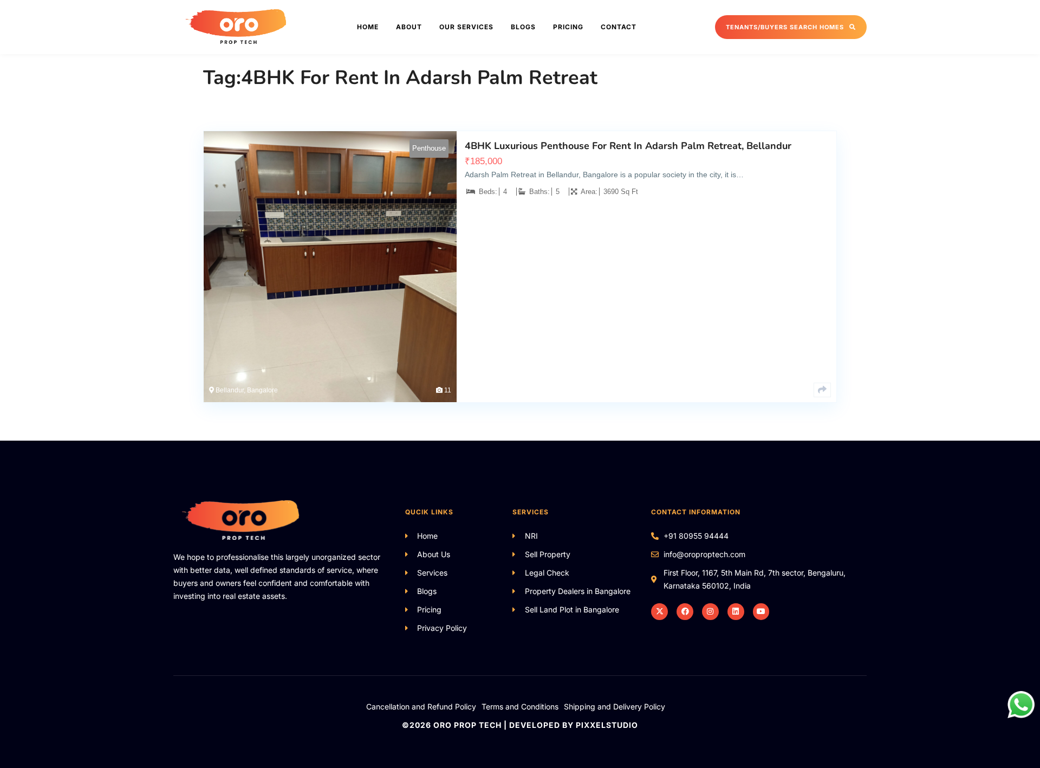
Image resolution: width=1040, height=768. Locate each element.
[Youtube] (761, 611)
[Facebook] (685, 611)
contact (618, 27)
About (409, 27)
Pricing (568, 27)
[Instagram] (710, 611)
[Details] (822, 390)
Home (368, 27)
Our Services (466, 27)
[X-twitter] (659, 611)
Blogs (523, 27)
